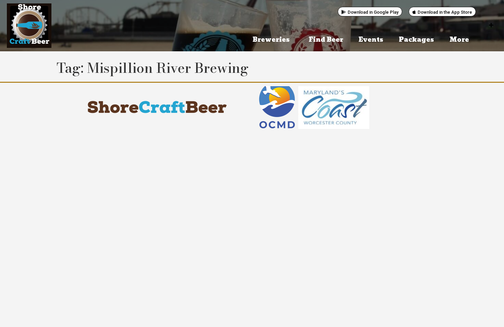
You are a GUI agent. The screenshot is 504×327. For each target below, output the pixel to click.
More (459, 39)
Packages (416, 39)
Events (371, 39)
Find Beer (326, 39)
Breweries (271, 39)
